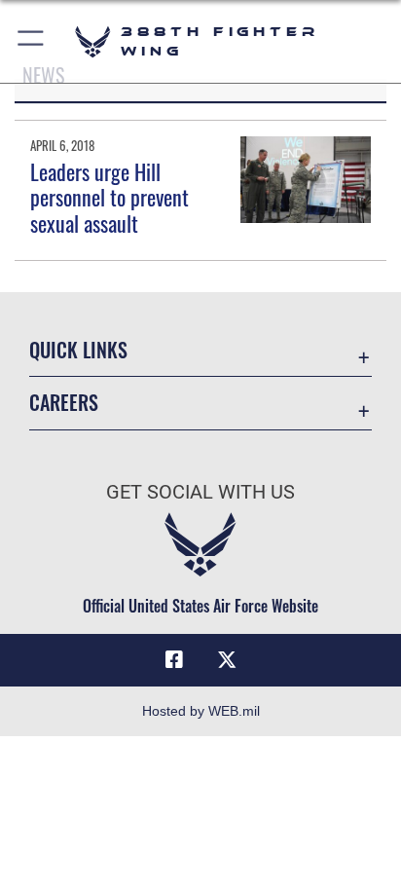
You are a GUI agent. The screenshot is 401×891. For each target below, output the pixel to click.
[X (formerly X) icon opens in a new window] (226, 660)
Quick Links (78, 350)
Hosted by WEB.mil (201, 711)
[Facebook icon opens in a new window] (174, 660)
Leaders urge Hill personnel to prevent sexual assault (109, 197)
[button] (31, 41)
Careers (63, 403)
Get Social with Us (200, 492)
